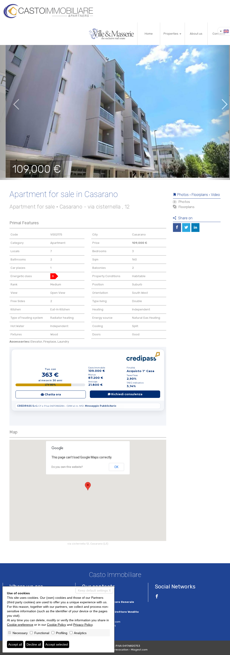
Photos (183, 202)
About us (196, 33)
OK (116, 467)
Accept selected (56, 644)
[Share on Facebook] (177, 227)
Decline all (34, 644)
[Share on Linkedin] (195, 227)
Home (149, 33)
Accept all (15, 644)
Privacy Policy (83, 624)
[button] (11, 101)
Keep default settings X (94, 590)
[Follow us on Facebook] (157, 597)
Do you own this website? (67, 467)
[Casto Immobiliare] (48, 11)
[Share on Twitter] (186, 227)
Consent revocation (115, 649)
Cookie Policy (56, 624)
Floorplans (186, 207)
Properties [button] (171, 33)
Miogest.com (139, 649)
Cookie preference (20, 624)
